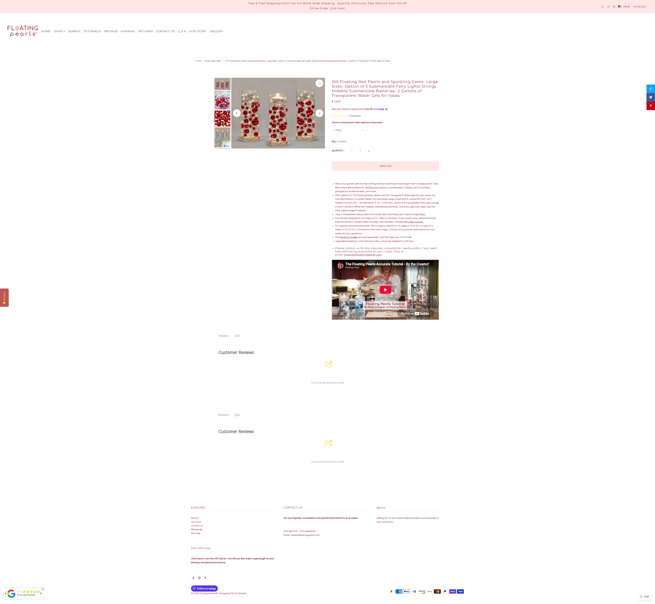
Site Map (195, 533)
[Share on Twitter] (650, 97)
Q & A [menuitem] (182, 31)
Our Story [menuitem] (198, 31)
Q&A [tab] (237, 336)
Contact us (197, 526)
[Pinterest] (205, 578)
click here (337, 8)
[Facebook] (193, 578)
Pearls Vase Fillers (213, 61)
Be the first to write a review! (328, 391)
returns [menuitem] (146, 31)
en (614, 6)
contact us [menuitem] (165, 31)
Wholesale (196, 529)
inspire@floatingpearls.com (363, 254)
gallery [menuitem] (216, 31)
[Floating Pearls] (11, 597)
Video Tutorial (415, 222)
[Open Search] (602, 7)
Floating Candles (349, 237)
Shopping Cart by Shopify (232, 593)
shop (58, 31)
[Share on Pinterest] (650, 106)
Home (198, 61)
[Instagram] (199, 578)
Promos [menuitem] (111, 31)
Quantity (337, 151)
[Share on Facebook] (650, 89)
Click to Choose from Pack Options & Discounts (357, 122)
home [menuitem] (46, 31)
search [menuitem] (74, 31)
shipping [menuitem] (128, 31)
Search (195, 518)
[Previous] (237, 113)
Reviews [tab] (223, 336)
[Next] (319, 113)
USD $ (626, 6)
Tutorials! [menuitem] (92, 31)
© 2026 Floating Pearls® (204, 593)
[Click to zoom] (319, 83)
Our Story (196, 522)
